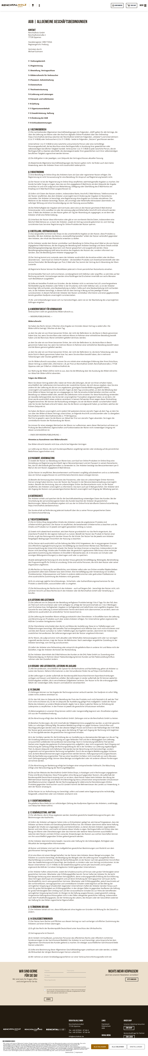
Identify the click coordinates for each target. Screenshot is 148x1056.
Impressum (105, 1024)
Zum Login (129, 1037)
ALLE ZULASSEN (100, 1047)
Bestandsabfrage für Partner (134, 1033)
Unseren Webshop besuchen (134, 1024)
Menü (141, 5)
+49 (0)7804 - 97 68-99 (81, 1032)
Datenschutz (106, 1026)
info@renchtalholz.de (76, 1036)
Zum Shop (133, 5)
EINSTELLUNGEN (136, 1047)
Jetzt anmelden (131, 979)
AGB (103, 1028)
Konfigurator (118, 5)
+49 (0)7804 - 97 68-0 (80, 1030)
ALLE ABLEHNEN (118, 1047)
